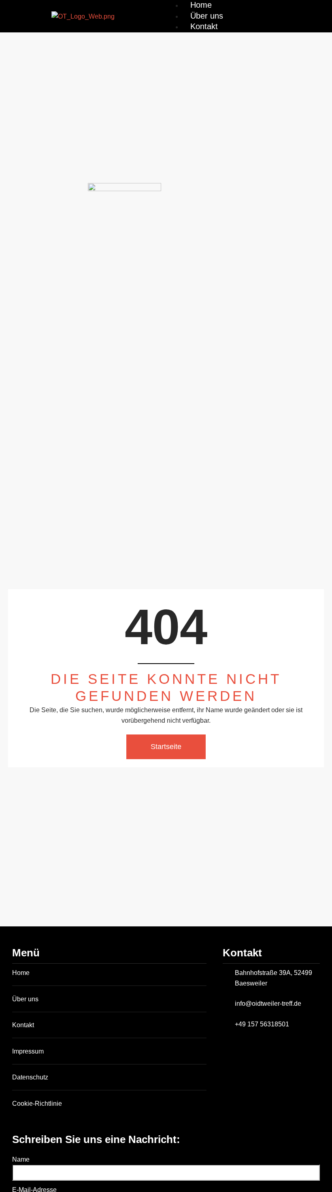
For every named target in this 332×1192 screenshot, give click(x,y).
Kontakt (204, 26)
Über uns (206, 15)
